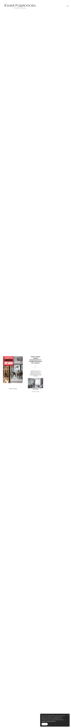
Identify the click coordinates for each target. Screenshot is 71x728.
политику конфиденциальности (49, 721)
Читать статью (35, 391)
